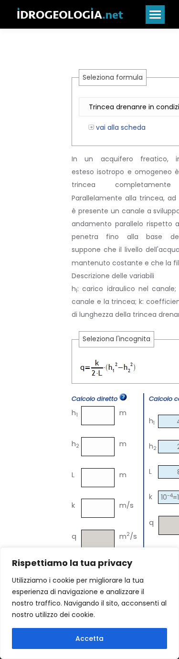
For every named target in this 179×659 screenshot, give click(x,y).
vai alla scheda (120, 127)
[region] (89, 603)
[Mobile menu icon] (155, 14)
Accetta (89, 638)
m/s (124, 505)
